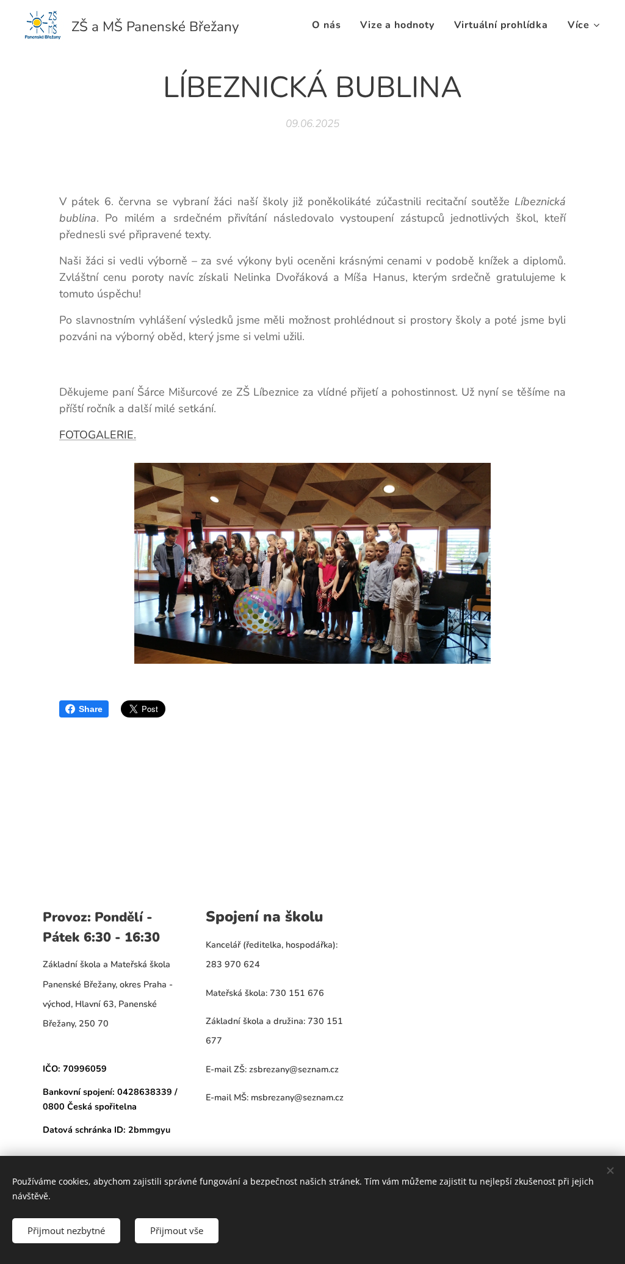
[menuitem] (329, 25)
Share (91, 709)
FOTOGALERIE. (97, 434)
